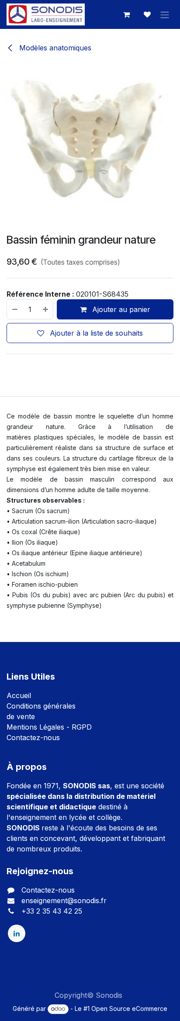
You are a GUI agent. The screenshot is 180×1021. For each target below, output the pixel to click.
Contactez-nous (33, 737)
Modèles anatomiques (54, 47)
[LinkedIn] (16, 933)
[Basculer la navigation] (164, 14)
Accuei (18, 695)
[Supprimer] (14, 309)
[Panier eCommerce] (126, 14)
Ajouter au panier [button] (120, 309)
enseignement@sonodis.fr (64, 900)
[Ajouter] (45, 309)
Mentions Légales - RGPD (49, 727)
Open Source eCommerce (129, 1008)
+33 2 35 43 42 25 (51, 911)
